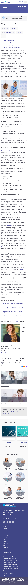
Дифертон (6, 539)
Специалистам (7, 570)
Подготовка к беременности (10, 42)
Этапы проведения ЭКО (9, 40)
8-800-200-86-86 (9, 514)
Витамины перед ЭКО (8, 45)
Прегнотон (14, 28)
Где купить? (7, 526)
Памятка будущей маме (10, 558)
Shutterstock (14, 411)
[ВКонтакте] (22, 366)
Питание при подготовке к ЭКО (11, 47)
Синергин (20, 32)
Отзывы (6, 549)
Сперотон (5, 28)
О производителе (8, 573)
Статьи (6, 543)
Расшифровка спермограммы (11, 568)
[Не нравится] (6, 365)
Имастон (6, 541)
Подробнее (4, 352)
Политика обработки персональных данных (13, 546)
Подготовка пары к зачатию (11, 566)
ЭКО (4, 36)
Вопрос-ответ (7, 552)
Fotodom (6, 413)
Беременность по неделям (10, 564)
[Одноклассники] (24, 366)
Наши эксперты (8, 575)
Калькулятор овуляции (9, 562)
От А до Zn (7, 535)
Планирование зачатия (8, 32)
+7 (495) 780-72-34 (10, 518)
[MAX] (26, 366)
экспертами (15, 321)
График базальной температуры (12, 560)
